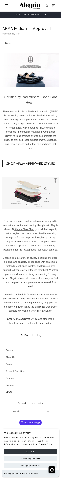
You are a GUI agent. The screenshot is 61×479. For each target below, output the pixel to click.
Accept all (30, 452)
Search (9, 350)
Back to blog (32, 335)
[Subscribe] (48, 411)
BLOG (9, 392)
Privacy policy (11, 473)
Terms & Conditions (28, 473)
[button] (6, 5)
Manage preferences (30, 465)
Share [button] (8, 43)
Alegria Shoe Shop (24, 229)
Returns (10, 378)
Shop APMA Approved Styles (22, 319)
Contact (10, 364)
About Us (10, 357)
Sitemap (10, 385)
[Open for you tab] (52, 469)
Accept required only (30, 458)
